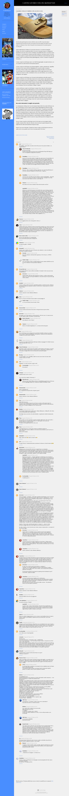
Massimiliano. (24, 156)
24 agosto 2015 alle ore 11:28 (32, 530)
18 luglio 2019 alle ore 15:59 (34, 476)
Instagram (4, 24)
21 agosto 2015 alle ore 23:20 (31, 387)
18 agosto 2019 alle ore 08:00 (30, 664)
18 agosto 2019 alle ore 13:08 (26, 738)
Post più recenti (50, 136)
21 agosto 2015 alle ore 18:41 (36, 148)
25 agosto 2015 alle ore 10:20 (28, 594)
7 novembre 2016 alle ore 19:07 (31, 631)
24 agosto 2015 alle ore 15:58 (32, 273)
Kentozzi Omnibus (6, 97)
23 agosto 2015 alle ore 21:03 (33, 168)
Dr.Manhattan (7, 10)
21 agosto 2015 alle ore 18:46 (32, 347)
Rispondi (21, 216)
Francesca (21, 219)
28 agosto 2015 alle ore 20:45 (32, 188)
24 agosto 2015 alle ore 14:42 (33, 548)
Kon (20, 331)
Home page (51, 138)
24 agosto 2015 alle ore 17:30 (33, 576)
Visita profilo (7, 18)
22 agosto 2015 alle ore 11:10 (27, 418)
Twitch (3, 29)
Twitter (3, 31)
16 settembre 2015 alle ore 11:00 (29, 622)
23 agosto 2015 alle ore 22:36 (32, 324)
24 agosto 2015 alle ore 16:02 (32, 564)
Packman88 (21, 248)
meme (20, 296)
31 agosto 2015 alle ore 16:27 (32, 600)
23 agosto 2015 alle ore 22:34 (32, 182)
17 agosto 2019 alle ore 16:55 (34, 379)
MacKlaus (21, 594)
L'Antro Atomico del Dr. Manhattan (39, 3)
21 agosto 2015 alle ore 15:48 (32, 269)
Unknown (24, 182)
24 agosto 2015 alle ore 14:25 (34, 259)
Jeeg (20, 400)
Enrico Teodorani (22, 483)
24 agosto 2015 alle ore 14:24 (33, 539)
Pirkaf (20, 340)
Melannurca (21, 242)
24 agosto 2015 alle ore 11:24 (29, 495)
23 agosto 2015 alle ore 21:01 (33, 156)
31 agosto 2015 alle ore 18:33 (28, 614)
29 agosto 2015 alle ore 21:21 (32, 455)
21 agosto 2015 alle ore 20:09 (28, 354)
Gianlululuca (24, 750)
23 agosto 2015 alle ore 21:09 (33, 175)
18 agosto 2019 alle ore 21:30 (32, 717)
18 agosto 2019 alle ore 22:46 (34, 724)
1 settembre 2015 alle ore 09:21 (33, 604)
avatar (20, 224)
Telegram (4, 27)
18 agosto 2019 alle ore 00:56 (31, 657)
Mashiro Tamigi (25, 259)
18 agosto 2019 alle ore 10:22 (28, 674)
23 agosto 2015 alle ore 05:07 (26, 441)
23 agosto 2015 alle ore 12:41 (30, 447)
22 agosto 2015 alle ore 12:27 (35, 318)
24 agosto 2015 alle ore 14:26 (34, 300)
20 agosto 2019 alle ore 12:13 (29, 758)
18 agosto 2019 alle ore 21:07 (31, 706)
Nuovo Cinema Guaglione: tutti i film (6, 95)
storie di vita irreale (23, 135)
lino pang (21, 354)
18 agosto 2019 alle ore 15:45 (32, 699)
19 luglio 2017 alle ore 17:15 (29, 637)
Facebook (4, 26)
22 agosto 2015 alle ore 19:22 (29, 435)
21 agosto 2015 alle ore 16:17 (30, 307)
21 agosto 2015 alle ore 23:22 (31, 394)
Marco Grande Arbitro (23, 235)
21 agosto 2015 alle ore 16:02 (28, 291)
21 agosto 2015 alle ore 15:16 (26, 144)
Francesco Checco (22, 657)
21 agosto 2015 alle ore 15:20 (28, 219)
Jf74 (20, 441)
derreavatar (24, 273)
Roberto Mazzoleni (25, 318)
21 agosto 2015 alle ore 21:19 (26, 361)
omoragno (21, 372)
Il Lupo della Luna (22, 269)
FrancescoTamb (22, 307)
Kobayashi (21, 651)
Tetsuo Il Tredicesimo (26, 148)
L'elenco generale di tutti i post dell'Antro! (6, 92)
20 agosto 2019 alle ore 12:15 (33, 750)
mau (20, 144)
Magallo (20, 622)
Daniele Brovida (25, 724)
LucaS (23, 664)
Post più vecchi (50, 137)
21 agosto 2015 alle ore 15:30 (33, 235)
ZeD (20, 361)
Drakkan (21, 409)
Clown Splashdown (22, 600)
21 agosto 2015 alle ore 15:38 (29, 242)
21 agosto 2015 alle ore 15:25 (27, 224)
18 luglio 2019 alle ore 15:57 (34, 365)
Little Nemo (24, 699)
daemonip (24, 253)
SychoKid (21, 283)
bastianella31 (21, 435)
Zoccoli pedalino (25, 365)
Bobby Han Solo (25, 379)
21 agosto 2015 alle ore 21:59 (28, 372)
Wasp (20, 418)
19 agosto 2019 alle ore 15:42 (31, 743)
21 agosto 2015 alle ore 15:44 (29, 248)
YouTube (4, 33)
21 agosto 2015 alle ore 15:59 (28, 283)
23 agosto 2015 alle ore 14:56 (31, 483)
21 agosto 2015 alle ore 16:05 (27, 296)
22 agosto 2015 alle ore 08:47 (28, 409)
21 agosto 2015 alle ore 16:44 (26, 331)
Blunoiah (24, 743)
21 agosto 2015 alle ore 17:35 (27, 340)
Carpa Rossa (24, 539)
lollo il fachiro (21, 447)
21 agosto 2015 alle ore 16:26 (32, 253)
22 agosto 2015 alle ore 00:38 (26, 400)
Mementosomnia (22, 387)
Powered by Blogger (42, 790)
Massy (20, 427)
